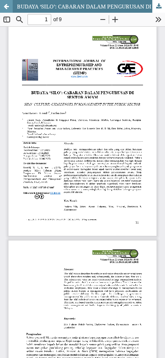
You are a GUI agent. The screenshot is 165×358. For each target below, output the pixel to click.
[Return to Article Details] (6, 6)
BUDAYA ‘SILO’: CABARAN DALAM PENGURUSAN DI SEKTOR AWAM (91, 6)
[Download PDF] (158, 6)
